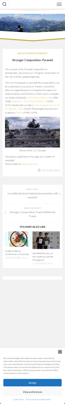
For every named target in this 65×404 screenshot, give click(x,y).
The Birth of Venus (38, 97)
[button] (60, 352)
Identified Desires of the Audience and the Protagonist (43, 256)
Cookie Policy (18, 399)
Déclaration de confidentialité (38, 399)
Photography (39, 53)
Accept (32, 382)
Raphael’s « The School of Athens (28, 101)
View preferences (32, 391)
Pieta (19, 112)
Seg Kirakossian (30, 163)
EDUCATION (24, 53)
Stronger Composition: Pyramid (32, 60)
